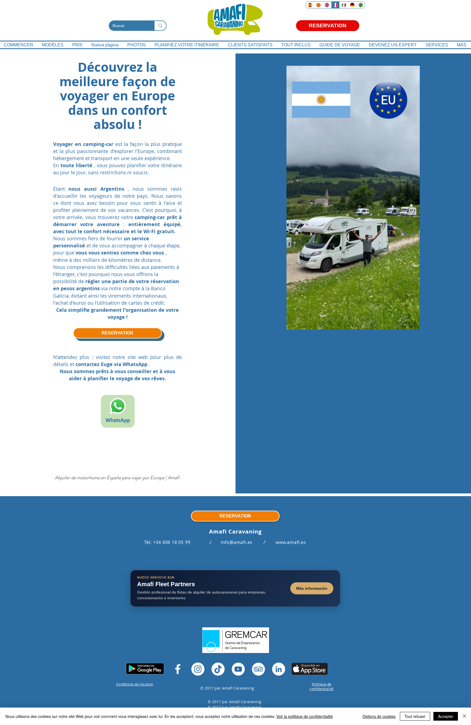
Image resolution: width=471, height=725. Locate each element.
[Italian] (343, 5)
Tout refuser (414, 716)
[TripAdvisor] (258, 669)
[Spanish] (310, 5)
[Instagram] (197, 669)
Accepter (445, 716)
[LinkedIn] (278, 669)
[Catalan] (318, 5)
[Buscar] (160, 25)
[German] (352, 5)
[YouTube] (238, 669)
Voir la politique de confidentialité (304, 716)
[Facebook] (177, 669)
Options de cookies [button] (379, 716)
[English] (327, 5)
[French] (335, 5)
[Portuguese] (360, 5)
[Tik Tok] (218, 669)
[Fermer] (464, 716)
